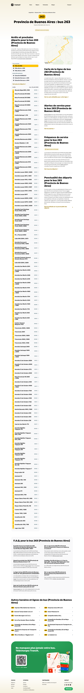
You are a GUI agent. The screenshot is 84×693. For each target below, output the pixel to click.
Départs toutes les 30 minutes (43, 30)
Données (44, 684)
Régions (37, 4)
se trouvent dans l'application (24, 58)
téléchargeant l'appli (57, 555)
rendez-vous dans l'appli (59, 578)
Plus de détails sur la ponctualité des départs (55, 207)
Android (25, 667)
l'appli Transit (68, 157)
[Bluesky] (66, 684)
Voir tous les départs (50, 169)
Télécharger (68, 689)
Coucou (13, 680)
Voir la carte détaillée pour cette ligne (56, 97)
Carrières (25, 686)
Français (69, 4)
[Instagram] (64, 684)
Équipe (24, 684)
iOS (22, 667)
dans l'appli (28, 565)
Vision (30, 4)
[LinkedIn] (70, 684)
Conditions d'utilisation (28, 690)
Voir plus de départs (19, 84)
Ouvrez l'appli (60, 86)
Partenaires (45, 4)
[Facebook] (68, 684)
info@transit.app (68, 682)
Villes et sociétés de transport (49, 682)
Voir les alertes (48, 128)
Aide (12, 688)
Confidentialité (26, 688)
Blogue (53, 4)
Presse (12, 686)
